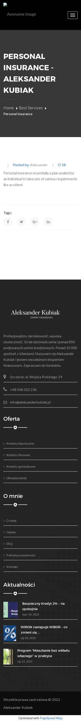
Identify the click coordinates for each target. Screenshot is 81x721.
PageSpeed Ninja (51, 718)
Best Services (31, 107)
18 (63, 165)
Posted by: (30, 165)
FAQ (9, 544)
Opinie (11, 532)
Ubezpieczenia (16, 478)
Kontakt (12, 567)
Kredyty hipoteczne (20, 443)
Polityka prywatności (20, 555)
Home (8, 107)
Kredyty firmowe (18, 455)
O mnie (11, 521)
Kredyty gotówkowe (20, 466)
